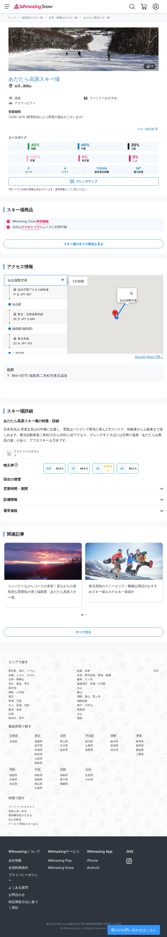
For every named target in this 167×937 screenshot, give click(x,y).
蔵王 (11, 696)
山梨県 (89, 745)
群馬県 (114, 745)
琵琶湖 (81, 709)
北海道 (14, 735)
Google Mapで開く (149, 357)
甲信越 (90, 735)
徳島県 (64, 775)
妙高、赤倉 (83, 670)
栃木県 (114, 741)
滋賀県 (13, 775)
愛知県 (140, 749)
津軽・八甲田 (16, 692)
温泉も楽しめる (17, 811)
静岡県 (140, 745)
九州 (88, 769)
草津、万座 (15, 700)
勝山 (79, 692)
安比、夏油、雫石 (18, 683)
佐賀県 (89, 775)
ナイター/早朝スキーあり (23, 823)
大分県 (89, 779)
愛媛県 (64, 783)
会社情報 (15, 860)
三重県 (140, 754)
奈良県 (13, 783)
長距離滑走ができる (20, 815)
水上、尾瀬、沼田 (18, 705)
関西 (12, 769)
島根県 (38, 779)
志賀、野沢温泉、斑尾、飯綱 (94, 675)
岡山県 (38, 783)
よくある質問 (18, 887)
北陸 (63, 735)
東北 (37, 735)
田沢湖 (12, 688)
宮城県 (38, 749)
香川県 (64, 779)
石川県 (64, 745)
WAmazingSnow (61, 868)
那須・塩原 (15, 709)
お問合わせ (16, 895)
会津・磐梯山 (23, 85)
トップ (12, 17)
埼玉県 (114, 749)
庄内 (156, 670)
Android (93, 868)
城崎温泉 (82, 700)
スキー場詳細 (145, 129)
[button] (115, 314)
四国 (63, 769)
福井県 (64, 749)
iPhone (92, 860)
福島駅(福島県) (22, 328)
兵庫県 (13, 779)
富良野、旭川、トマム (21, 670)
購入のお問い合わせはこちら (133, 930)
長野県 (89, 749)
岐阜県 (140, 741)
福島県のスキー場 (32, 17)
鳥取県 (38, 775)
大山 (79, 713)
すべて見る (83, 632)
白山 (79, 688)
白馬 (11, 713)
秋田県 (38, 754)
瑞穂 (79, 718)
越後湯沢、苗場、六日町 (91, 683)
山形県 (38, 758)
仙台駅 (16, 304)
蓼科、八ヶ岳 (85, 679)
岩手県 (38, 745)
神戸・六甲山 (85, 705)
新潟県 (89, 741)
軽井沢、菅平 (16, 718)
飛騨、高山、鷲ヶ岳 (88, 696)
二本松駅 (18, 353)
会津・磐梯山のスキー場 (63, 17)
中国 (37, 769)
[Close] (131, 293)
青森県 (38, 741)
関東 (113, 735)
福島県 (38, 762)
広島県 (38, 788)
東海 (139, 735)
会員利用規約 (18, 868)
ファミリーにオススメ (21, 806)
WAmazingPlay (60, 860)
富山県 (64, 741)
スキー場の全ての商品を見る (83, 244)
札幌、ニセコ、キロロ (21, 675)
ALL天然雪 (14, 819)
